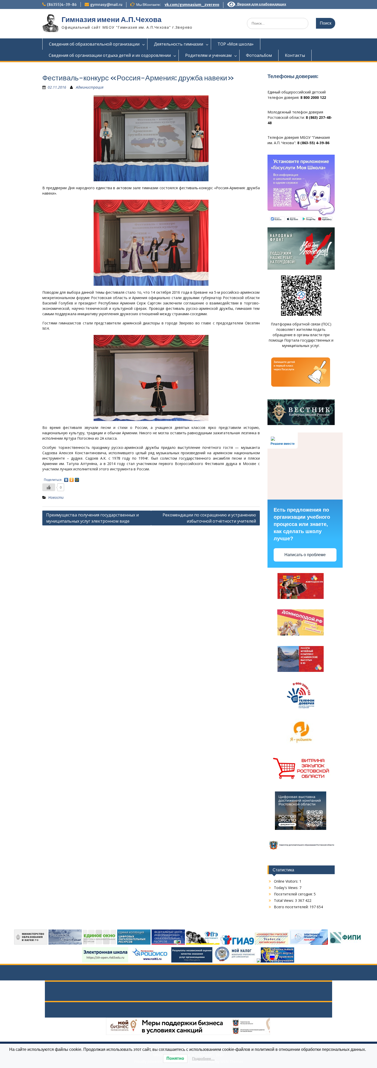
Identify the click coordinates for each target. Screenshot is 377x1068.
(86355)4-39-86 (62, 4)
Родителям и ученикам (208, 55)
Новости (56, 497)
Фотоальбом (259, 55)
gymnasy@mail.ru (106, 4)
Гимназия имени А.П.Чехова (112, 19)
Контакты (295, 55)
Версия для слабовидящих (260, 4)
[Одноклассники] (71, 479)
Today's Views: (286, 887)
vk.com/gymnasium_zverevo (192, 4)
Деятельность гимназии (178, 44)
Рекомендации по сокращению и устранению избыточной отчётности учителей (209, 518)
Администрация (89, 87)
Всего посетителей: (292, 906)
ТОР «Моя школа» (235, 44)
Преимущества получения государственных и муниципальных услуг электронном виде (92, 518)
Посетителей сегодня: (294, 894)
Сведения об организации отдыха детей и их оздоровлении (110, 55)
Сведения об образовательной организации (94, 44)
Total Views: (284, 900)
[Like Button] (48, 487)
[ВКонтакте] (66, 479)
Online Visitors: (286, 881)
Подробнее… (203, 1058)
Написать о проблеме (305, 555)
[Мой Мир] (77, 479)
